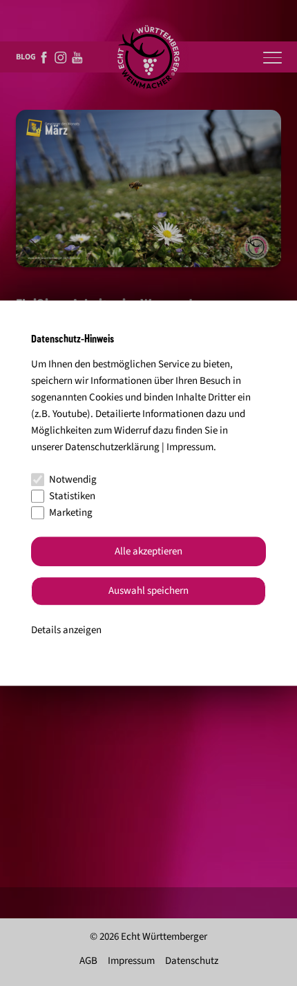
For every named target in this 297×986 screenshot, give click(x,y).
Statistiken (72, 496)
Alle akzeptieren (148, 551)
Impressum (189, 447)
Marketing (71, 512)
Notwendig (73, 479)
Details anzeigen (66, 630)
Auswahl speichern (148, 591)
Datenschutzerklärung (112, 447)
